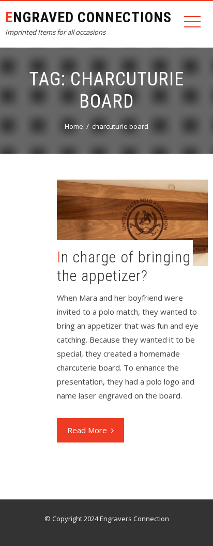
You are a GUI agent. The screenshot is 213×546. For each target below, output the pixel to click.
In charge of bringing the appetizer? (124, 266)
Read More (87, 430)
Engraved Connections (88, 17)
